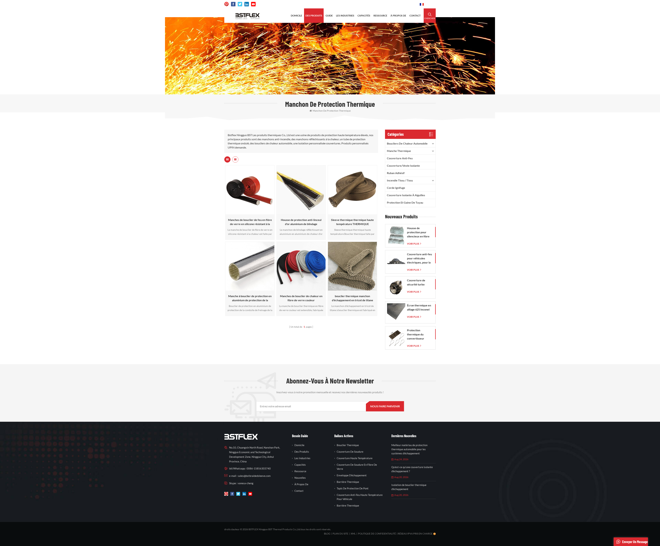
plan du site (340, 533)
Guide (329, 15)
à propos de (398, 15)
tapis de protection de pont (352, 488)
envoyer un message (635, 542)
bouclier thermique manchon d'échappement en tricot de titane (352, 298)
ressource (380, 15)
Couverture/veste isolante (403, 165)
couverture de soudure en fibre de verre (357, 466)
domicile (296, 15)
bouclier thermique (348, 445)
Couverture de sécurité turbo (416, 282)
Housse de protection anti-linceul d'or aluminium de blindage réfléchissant (301, 222)
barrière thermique (348, 481)
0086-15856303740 (402, 4)
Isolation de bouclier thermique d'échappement (408, 487)
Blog (327, 533)
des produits (313, 15)
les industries (345, 15)
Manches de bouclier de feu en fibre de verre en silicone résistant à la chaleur (250, 222)
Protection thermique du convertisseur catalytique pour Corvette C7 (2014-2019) (419, 335)
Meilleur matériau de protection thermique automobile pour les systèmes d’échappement (409, 449)
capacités (364, 15)
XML (353, 533)
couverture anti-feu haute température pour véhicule (360, 497)
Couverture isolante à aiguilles (406, 195)
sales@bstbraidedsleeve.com (366, 4)
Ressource (300, 471)
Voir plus (249, 212)
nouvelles (300, 477)
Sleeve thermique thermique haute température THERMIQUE (352, 222)
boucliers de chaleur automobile (407, 143)
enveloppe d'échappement (352, 475)
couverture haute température (354, 458)
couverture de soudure (350, 451)
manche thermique (399, 150)
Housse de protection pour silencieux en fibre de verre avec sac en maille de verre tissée (419, 232)
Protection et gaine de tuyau (405, 202)
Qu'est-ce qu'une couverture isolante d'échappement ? (412, 469)
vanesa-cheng (245, 483)
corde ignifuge (396, 187)
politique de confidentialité (377, 533)
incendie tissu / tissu (400, 180)
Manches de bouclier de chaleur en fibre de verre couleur (301, 298)
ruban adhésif (396, 173)
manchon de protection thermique (332, 110)
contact (415, 15)
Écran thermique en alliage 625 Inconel (419, 307)
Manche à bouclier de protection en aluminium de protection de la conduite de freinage (250, 298)
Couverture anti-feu (400, 158)
